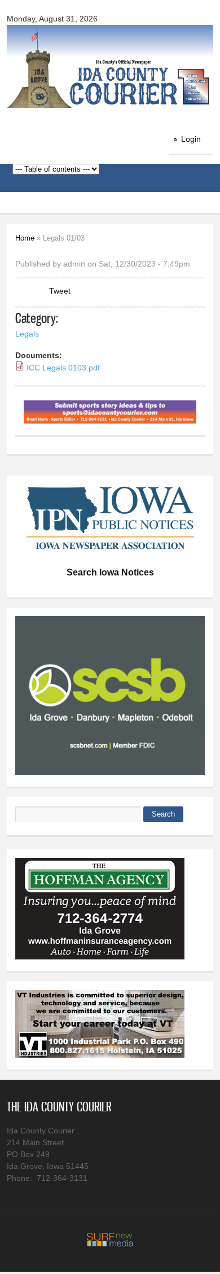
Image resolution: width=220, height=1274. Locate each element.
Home (24, 238)
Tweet (60, 290)
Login (191, 138)
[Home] (110, 101)
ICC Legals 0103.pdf (63, 367)
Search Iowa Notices (110, 572)
